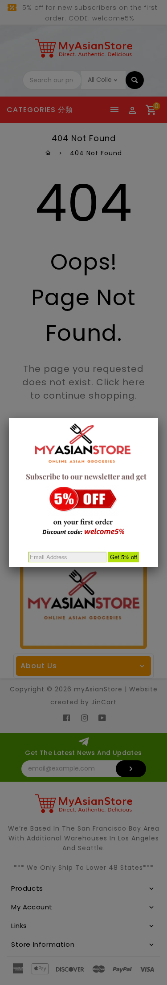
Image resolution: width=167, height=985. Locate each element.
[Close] (158, 418)
